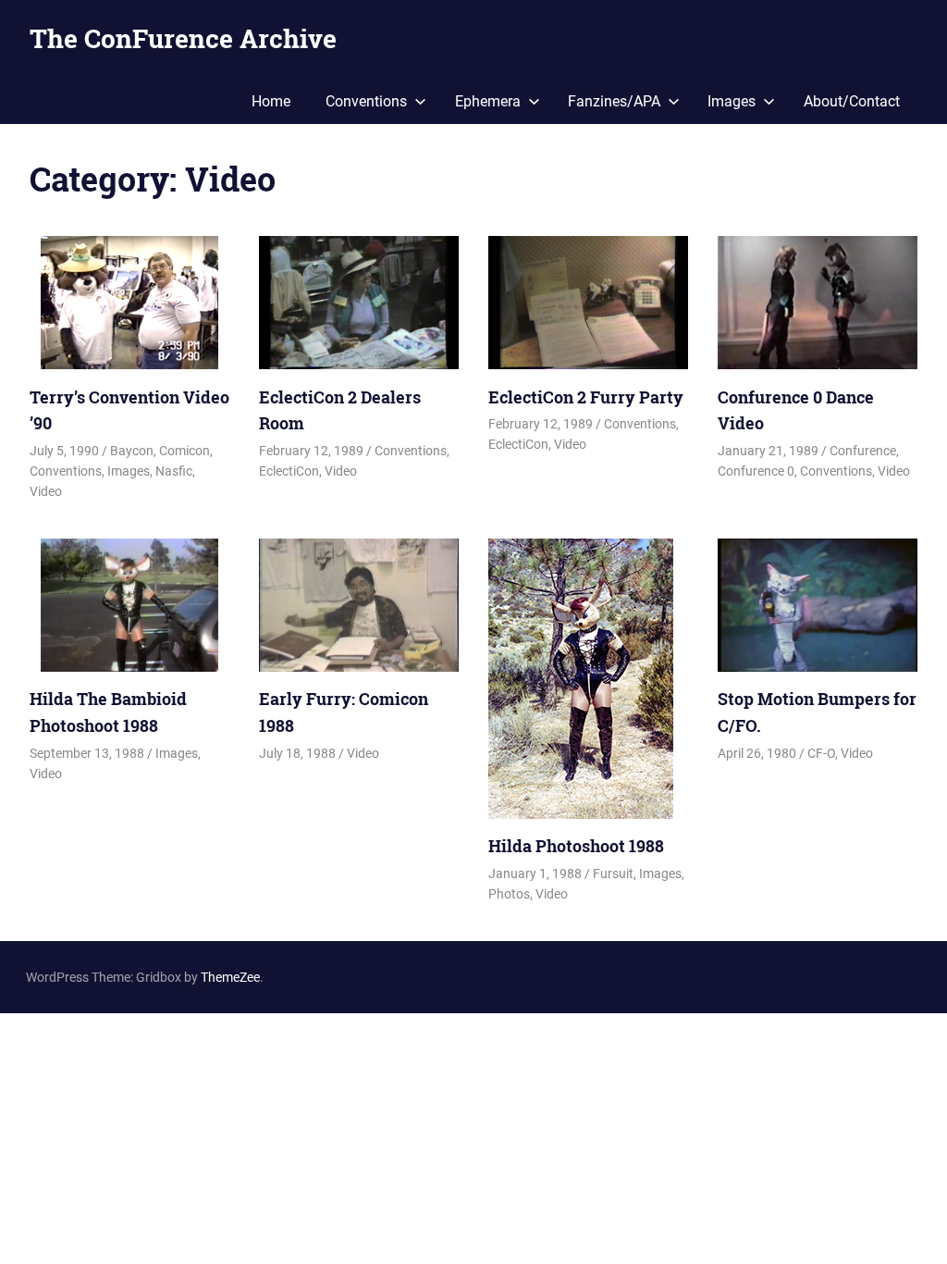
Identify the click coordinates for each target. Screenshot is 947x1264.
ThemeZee (230, 977)
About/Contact (852, 101)
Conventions (366, 101)
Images (731, 101)
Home (271, 101)
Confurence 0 (756, 471)
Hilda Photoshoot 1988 (576, 846)
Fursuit (613, 873)
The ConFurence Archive (183, 38)
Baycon (132, 450)
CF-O (821, 753)
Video (46, 491)
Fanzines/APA (614, 101)
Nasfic (173, 471)
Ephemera (488, 101)
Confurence (863, 450)
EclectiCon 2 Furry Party (585, 397)
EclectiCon (289, 471)
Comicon (184, 450)
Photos (509, 893)
